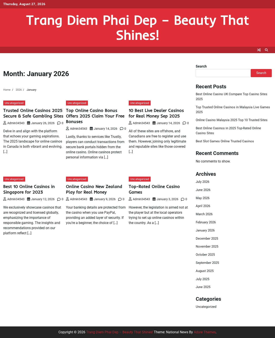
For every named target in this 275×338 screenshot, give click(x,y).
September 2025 (207, 263)
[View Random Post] (259, 50)
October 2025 (205, 255)
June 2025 (203, 287)
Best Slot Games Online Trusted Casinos (225, 141)
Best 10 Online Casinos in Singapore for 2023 (29, 189)
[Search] (266, 50)
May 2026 (202, 198)
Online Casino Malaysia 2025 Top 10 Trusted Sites (231, 120)
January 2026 (205, 230)
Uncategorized (14, 103)
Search (201, 66)
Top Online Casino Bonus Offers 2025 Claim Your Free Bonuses (95, 116)
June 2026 (203, 190)
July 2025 (202, 279)
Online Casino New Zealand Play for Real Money (94, 189)
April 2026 (203, 206)
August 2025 (205, 271)
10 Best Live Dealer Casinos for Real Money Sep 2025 (156, 113)
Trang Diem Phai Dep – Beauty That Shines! (137, 27)
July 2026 (202, 182)
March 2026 (204, 214)
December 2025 (207, 238)
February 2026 (206, 222)
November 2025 (207, 246)
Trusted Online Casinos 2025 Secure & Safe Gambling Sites (33, 113)
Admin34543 (15, 123)
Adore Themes (205, 332)
